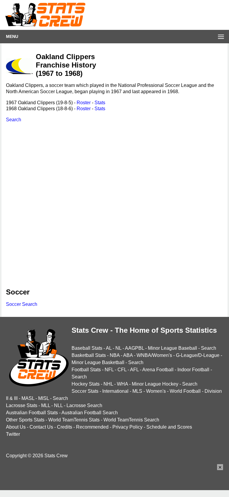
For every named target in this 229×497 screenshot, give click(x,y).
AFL (134, 369)
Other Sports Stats (25, 419)
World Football (185, 391)
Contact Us (41, 426)
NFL (109, 369)
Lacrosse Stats (21, 405)
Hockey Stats (86, 383)
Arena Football (158, 369)
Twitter (13, 434)
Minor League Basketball (98, 362)
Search (13, 119)
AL (109, 348)
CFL (121, 369)
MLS (137, 391)
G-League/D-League (197, 355)
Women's (156, 391)
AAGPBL (134, 348)
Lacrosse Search (84, 405)
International (115, 391)
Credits (64, 426)
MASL (27, 398)
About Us (16, 426)
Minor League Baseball (172, 348)
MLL (45, 405)
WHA (122, 383)
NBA (115, 355)
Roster (84, 102)
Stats (100, 102)
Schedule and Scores (169, 426)
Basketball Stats (89, 355)
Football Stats (86, 369)
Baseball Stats (87, 348)
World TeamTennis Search (131, 419)
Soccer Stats (85, 391)
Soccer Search (21, 304)
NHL (108, 383)
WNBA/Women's (154, 355)
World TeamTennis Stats (74, 419)
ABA (128, 355)
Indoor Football (193, 369)
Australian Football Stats (32, 412)
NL (118, 348)
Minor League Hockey (155, 383)
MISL (43, 398)
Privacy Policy (127, 426)
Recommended (92, 426)
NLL (58, 405)
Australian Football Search (89, 412)
